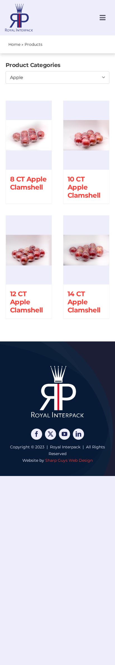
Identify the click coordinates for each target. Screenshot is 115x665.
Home (14, 44)
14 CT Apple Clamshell (84, 302)
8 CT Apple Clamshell (28, 183)
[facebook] (36, 434)
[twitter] (50, 434)
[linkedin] (78, 434)
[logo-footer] (57, 366)
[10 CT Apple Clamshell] (86, 135)
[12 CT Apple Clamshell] (29, 250)
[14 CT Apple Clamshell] (86, 250)
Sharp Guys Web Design (69, 460)
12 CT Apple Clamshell (26, 302)
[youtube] (64, 434)
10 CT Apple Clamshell (84, 187)
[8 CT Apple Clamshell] (29, 135)
